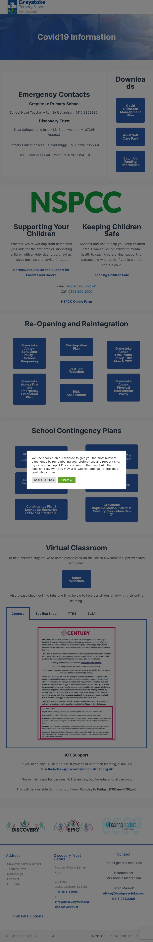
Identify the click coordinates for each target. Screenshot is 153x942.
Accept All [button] (67, 479)
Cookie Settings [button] (44, 479)
